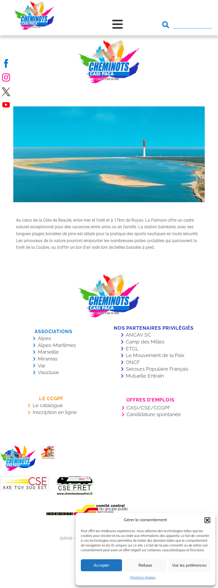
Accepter (101, 565)
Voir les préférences (189, 565)
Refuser (145, 565)
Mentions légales (143, 577)
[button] (207, 520)
